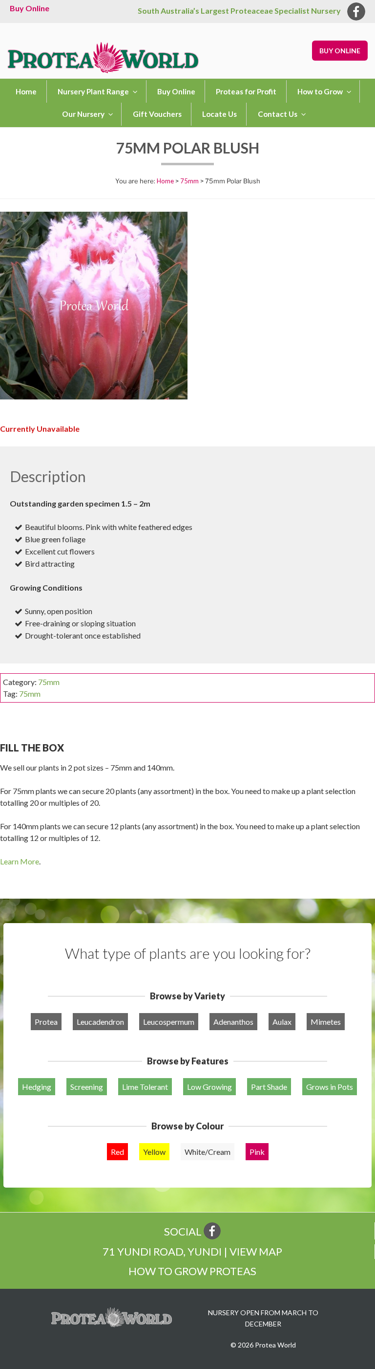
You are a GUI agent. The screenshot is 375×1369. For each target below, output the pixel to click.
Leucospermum (168, 1021)
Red (117, 1151)
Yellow (154, 1151)
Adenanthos (233, 1021)
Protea (46, 1021)
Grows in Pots (329, 1086)
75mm (189, 181)
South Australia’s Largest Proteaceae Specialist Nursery (239, 10)
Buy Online (29, 8)
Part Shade (269, 1086)
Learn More (19, 861)
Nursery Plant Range (93, 91)
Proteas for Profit (246, 91)
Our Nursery (83, 114)
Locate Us (219, 114)
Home (26, 91)
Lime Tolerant (145, 1086)
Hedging (36, 1086)
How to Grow (320, 91)
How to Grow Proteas (192, 1271)
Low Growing (209, 1086)
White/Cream (207, 1151)
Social (184, 1231)
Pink (257, 1151)
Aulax (282, 1021)
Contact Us (277, 114)
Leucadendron (100, 1021)
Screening (86, 1086)
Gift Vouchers (157, 114)
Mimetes (326, 1021)
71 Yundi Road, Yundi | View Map (192, 1251)
